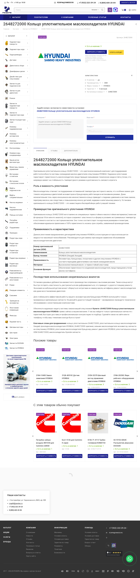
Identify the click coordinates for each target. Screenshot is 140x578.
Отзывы (54, 151)
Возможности (59, 553)
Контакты (30, 543)
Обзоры (88, 546)
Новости (29, 536)
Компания (31, 528)
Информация (60, 528)
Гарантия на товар (61, 543)
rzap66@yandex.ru (16, 503)
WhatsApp (115, 10)
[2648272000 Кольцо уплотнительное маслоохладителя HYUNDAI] (59, 57)
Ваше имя (90, 117)
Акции (6, 532)
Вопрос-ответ (90, 543)
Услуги (6, 537)
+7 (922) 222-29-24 (87, 3)
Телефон (90, 126)
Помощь (89, 528)
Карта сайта (31, 556)
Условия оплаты (60, 536)
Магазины (58, 532)
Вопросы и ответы (33, 553)
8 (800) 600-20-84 (108, 3)
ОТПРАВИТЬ (110, 137)
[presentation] (33, 371)
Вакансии (29, 549)
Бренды (7, 542)
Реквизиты (58, 546)
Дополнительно (71, 151)
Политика (58, 549)
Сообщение (41, 117)
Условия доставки (61, 539)
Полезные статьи (33, 546)
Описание (40, 151)
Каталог (7, 528)
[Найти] (102, 10)
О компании (30, 532)
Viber (110, 10)
